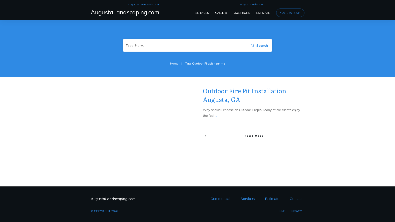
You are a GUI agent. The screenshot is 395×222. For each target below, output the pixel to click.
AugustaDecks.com (252, 4)
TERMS (281, 211)
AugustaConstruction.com (143, 4)
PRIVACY (296, 211)
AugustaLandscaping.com (125, 12)
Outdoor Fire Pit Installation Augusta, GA (244, 95)
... (216, 115)
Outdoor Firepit (181, 89)
